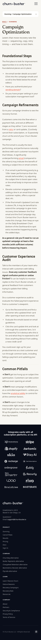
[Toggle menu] (36, 3)
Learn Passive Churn (10, 581)
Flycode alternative (10, 571)
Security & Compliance (11, 611)
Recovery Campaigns (11, 587)
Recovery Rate (8, 591)
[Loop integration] (11, 480)
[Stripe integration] (29, 442)
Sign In (5, 548)
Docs (4, 22)
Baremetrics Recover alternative (15, 568)
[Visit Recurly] (29, 474)
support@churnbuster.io (16, 519)
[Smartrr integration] (11, 474)
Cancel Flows (7, 535)
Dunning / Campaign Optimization (18, 14)
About (5, 604)
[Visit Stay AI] (29, 455)
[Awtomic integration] (29, 448)
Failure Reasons (9, 584)
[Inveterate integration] (29, 487)
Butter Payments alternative (13, 561)
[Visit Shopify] (11, 448)
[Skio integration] (11, 455)
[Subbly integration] (29, 468)
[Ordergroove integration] (11, 468)
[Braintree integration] (11, 487)
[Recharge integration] (11, 461)
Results (5, 538)
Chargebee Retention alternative (15, 564)
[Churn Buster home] (14, 3)
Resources (6, 594)
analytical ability (18, 393)
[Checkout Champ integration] (11, 442)
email (21, 158)
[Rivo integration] (29, 480)
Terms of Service (9, 617)
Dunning (6, 531)
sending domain (12, 89)
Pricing (5, 541)
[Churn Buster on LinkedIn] (36, 632)
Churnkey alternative (11, 558)
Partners (6, 607)
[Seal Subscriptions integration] (29, 461)
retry (11, 129)
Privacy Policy (8, 614)
